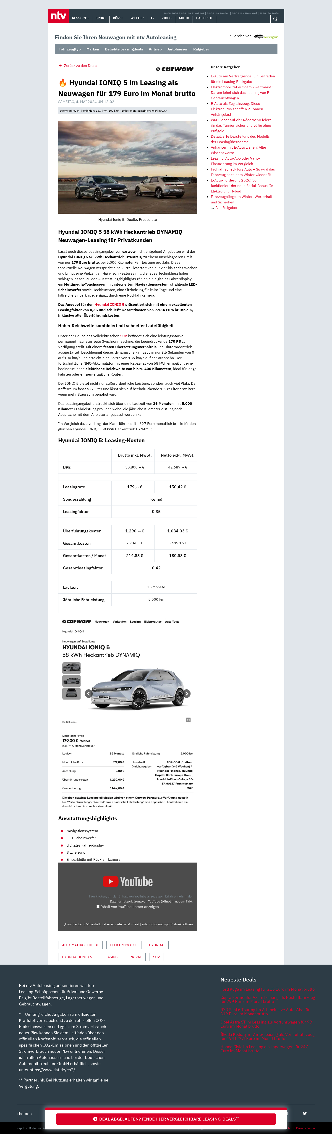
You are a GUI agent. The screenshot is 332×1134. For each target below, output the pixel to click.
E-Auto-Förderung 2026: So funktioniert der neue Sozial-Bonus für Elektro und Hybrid (242, 185)
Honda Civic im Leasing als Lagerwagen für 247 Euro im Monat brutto (264, 1048)
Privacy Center (305, 1128)
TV (152, 18)
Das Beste (204, 18)
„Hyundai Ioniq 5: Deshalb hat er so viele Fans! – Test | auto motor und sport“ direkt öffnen (128, 924)
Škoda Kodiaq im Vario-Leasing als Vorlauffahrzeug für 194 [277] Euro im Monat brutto (267, 1036)
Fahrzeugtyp (70, 49)
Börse (118, 18)
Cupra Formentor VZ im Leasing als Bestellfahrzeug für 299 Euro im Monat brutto (267, 999)
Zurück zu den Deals (80, 65)
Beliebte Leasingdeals (124, 49)
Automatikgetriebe (80, 945)
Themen (24, 1113)
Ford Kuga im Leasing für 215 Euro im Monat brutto (267, 989)
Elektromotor (124, 945)
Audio (184, 18)
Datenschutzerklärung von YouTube (151, 901)
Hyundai (157, 945)
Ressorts (80, 18)
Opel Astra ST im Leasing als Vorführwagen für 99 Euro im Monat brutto (266, 1024)
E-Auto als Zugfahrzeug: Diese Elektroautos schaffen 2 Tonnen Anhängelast (237, 109)
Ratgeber (201, 49)
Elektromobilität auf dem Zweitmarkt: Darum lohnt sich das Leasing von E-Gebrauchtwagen (242, 92)
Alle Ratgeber (226, 207)
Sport (101, 18)
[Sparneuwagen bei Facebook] (287, 1113)
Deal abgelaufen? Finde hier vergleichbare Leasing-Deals (168, 1119)
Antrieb (155, 49)
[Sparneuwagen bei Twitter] (305, 1113)
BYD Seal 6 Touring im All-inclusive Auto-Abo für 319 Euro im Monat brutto (265, 1011)
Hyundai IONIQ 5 (109, 304)
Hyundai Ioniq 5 (77, 957)
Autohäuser (177, 49)
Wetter (137, 18)
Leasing (111, 957)
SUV (123, 336)
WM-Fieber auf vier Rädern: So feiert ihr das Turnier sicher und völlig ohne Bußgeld (241, 125)
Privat (136, 957)
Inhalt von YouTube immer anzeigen (129, 906)
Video (167, 18)
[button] (58, 16)
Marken (92, 49)
